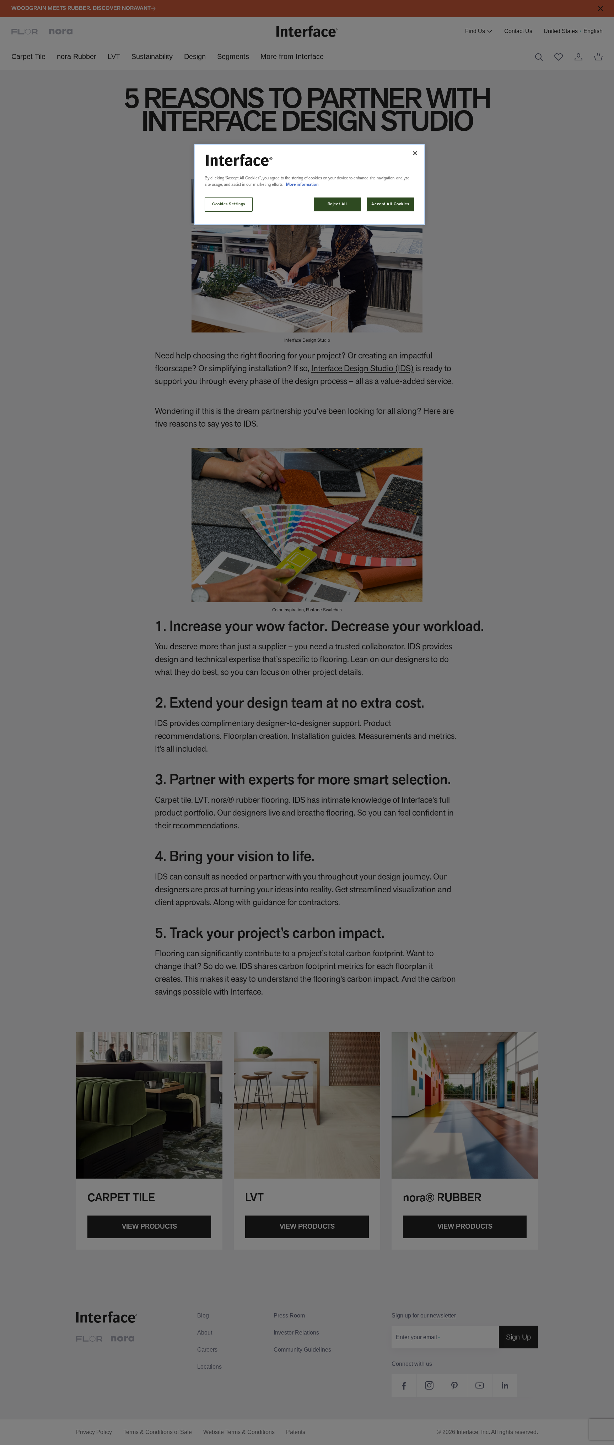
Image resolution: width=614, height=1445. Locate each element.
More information (302, 185)
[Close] (415, 153)
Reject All (337, 204)
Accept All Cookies (390, 204)
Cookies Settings (228, 204)
